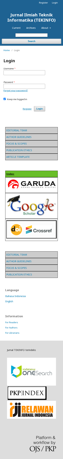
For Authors (11, 327)
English (9, 301)
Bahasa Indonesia (15, 296)
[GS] (31, 189)
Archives (31, 27)
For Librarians (12, 332)
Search (31, 41)
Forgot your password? (16, 90)
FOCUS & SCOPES (16, 143)
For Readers (11, 322)
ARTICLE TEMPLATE (18, 156)
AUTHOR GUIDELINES (18, 137)
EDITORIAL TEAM (16, 130)
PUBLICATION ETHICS (19, 150)
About (45, 27)
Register (43, 2)
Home (7, 50)
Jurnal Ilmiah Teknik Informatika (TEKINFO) (31, 17)
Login (55, 2)
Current (16, 27)
